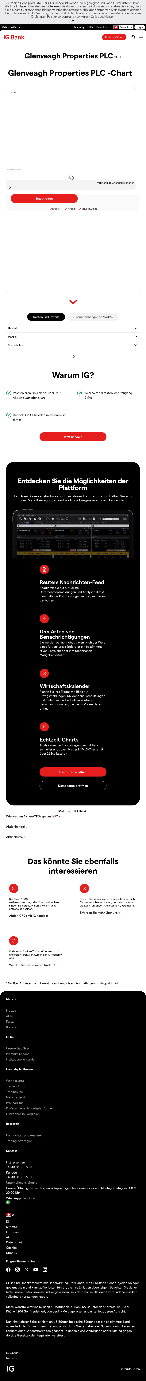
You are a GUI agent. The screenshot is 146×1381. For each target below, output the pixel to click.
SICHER (72, 209)
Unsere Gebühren (18, 1048)
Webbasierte (15, 1080)
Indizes (11, 1010)
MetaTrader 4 (15, 1097)
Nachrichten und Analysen (24, 1135)
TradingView (14, 1091)
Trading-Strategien (19, 1141)
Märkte (11, 999)
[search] (133, 37)
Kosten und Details (46, 317)
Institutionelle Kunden (21, 1059)
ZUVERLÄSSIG (89, 209)
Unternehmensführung (21, 1182)
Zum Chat (29, 1198)
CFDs (9, 1037)
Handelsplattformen (20, 1069)
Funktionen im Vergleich (23, 1113)
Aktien (10, 1016)
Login (139, 27)
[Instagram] (17, 1269)
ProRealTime (15, 1102)
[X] (26, 1269)
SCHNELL (57, 209)
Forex (10, 1021)
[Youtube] (35, 1269)
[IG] (14, 37)
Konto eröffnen (114, 37)
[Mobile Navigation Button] (141, 37)
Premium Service (17, 1054)
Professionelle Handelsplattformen (30, 1108)
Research (12, 1123)
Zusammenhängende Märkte (93, 317)
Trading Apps (15, 1086)
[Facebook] (8, 1269)
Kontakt (11, 1150)
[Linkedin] (45, 1269)
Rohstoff (12, 1027)
